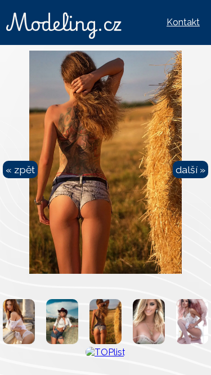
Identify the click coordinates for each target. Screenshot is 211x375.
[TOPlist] (105, 352)
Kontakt (183, 22)
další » (190, 169)
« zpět (20, 169)
